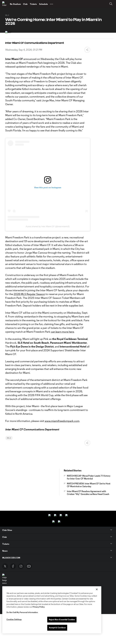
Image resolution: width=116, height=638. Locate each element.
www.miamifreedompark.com (62, 420)
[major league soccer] (4, 579)
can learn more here (62, 331)
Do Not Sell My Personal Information (22, 612)
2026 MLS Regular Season (29, 294)
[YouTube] (29, 566)
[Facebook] (13, 566)
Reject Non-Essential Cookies (62, 619)
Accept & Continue (57, 627)
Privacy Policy (39, 607)
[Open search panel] (111, 4)
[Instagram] (21, 566)
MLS (9, 438)
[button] (51, 4)
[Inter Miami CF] (5, 4)
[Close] (97, 589)
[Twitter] (5, 566)
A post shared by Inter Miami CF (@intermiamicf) (47, 226)
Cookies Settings (14, 619)
